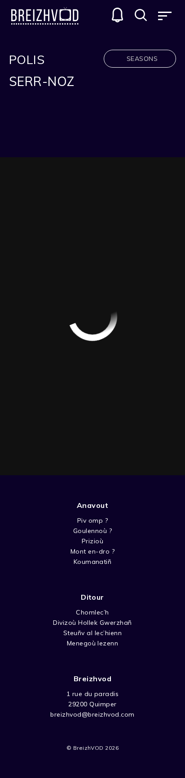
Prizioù (92, 541)
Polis (26, 59)
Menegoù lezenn (93, 643)
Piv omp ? (92, 520)
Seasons (142, 59)
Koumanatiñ (93, 562)
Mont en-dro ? (92, 551)
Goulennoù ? (92, 531)
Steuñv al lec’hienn (92, 633)
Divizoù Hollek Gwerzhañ (92, 623)
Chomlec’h (92, 612)
